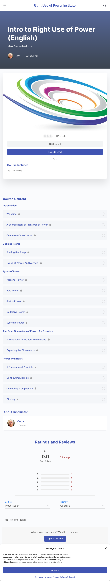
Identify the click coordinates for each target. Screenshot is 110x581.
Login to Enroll (55, 152)
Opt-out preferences (43, 577)
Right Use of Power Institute (55, 5)
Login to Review (55, 538)
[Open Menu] (4, 5)
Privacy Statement (60, 577)
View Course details (18, 46)
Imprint (72, 577)
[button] (105, 548)
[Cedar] (11, 422)
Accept (55, 570)
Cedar (21, 421)
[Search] (104, 5)
